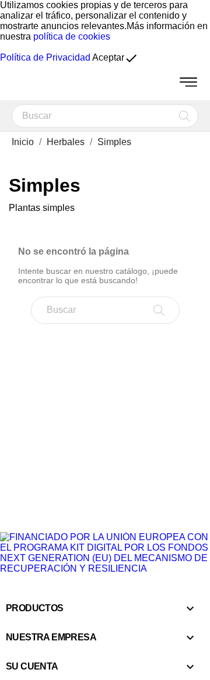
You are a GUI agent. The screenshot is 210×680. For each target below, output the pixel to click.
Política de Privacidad (45, 57)
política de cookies (71, 36)
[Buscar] (185, 116)
